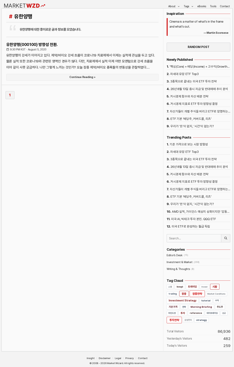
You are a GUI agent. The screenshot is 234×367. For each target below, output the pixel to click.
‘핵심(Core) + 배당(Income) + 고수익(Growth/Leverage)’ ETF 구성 (200, 66)
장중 (184, 293)
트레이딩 (192, 286)
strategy (201, 320)
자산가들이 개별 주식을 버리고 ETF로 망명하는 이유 (200, 111)
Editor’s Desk (175, 255)
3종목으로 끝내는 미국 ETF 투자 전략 (193, 81)
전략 (184, 306)
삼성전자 (188, 320)
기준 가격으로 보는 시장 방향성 (189, 144)
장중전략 (197, 293)
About (172, 6)
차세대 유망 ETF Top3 (184, 74)
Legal (118, 358)
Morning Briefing (201, 306)
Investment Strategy (182, 300)
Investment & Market (179, 262)
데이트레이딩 (212, 313)
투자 (183, 313)
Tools (213, 6)
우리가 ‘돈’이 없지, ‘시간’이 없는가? (192, 126)
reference (196, 313)
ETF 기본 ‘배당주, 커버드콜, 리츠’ (191, 119)
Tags (186, 6)
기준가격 (173, 306)
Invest (204, 286)
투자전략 (174, 320)
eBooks (201, 6)
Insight (91, 358)
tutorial (206, 300)
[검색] (225, 238)
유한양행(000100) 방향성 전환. (32, 44)
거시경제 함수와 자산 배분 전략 (189, 96)
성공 (224, 313)
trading (173, 293)
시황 (214, 286)
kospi (180, 286)
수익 (217, 300)
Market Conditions (216, 294)
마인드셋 (172, 313)
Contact (225, 6)
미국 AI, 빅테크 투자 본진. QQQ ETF (193, 219)
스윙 (170, 286)
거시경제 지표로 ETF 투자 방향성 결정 (194, 104)
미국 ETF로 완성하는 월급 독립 (191, 226)
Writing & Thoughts (178, 269)
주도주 (220, 306)
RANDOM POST (198, 47)
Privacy (129, 358)
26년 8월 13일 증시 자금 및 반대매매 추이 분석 (199, 89)
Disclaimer (105, 358)
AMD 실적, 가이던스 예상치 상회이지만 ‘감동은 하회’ (201, 211)
